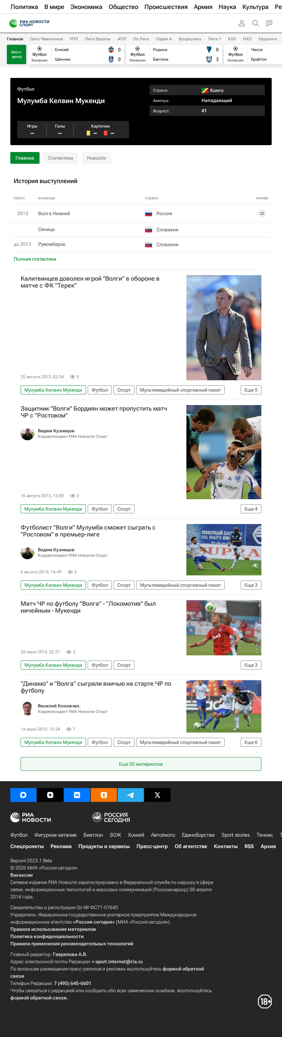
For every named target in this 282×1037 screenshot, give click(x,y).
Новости (96, 158)
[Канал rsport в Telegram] (131, 795)
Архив (268, 846)
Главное (15, 39)
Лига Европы (98, 39)
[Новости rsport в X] (157, 795)
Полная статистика (35, 259)
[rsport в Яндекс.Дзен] (50, 795)
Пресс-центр (152, 846)
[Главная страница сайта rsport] (44, 23)
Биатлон (93, 835)
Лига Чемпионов (46, 39)
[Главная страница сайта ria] (11, 23)
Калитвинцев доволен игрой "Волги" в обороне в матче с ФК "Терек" (90, 282)
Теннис (265, 835)
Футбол (25, 89)
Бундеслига (190, 39)
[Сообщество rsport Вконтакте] (77, 795)
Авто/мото (163, 835)
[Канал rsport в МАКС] (23, 795)
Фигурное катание (55, 835)
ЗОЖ (115, 835)
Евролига (268, 39)
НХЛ (247, 39)
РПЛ (74, 39)
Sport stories (235, 835)
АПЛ (122, 39)
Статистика (60, 158)
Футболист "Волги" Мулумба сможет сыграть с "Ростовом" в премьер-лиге (88, 531)
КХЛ (232, 39)
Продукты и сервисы (104, 846)
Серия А (164, 39)
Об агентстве (191, 846)
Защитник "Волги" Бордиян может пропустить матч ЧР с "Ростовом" (94, 412)
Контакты (226, 846)
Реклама (61, 846)
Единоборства (198, 835)
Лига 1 (214, 39)
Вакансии (21, 875)
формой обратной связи (38, 997)
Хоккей (136, 835)
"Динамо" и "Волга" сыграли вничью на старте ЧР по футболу (96, 687)
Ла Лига (141, 39)
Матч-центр (16, 54)
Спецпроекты (27, 846)
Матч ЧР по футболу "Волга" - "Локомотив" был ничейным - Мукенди (88, 607)
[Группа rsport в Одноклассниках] (104, 795)
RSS (249, 846)
